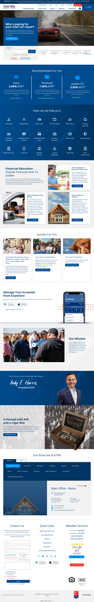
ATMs (21, 460)
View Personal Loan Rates (46, 98)
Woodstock (66, 471)
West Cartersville (51, 471)
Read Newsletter (72, 265)
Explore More (77, 186)
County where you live (10, 555)
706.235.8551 (81, 530)
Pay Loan (14, 58)
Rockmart (37, 471)
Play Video (34, 345)
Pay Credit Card (25, 58)
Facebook (39, 556)
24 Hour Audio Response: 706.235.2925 (64, 510)
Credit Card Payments (77, 536)
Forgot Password (24, 54)
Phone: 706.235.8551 (59, 505)
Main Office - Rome (12, 466)
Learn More (10, 278)
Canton (63, 466)
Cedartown (75, 466)
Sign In (32, 51)
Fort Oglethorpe (22, 471)
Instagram (51, 556)
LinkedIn (47, 556)
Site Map (21, 595)
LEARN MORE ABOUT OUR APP (13, 309)
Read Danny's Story (43, 270)
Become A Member (12, 38)
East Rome (27, 466)
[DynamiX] (86, 594)
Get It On (11, 304)
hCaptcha (23, 583)
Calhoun (52, 466)
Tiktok (55, 556)
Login (89, 7)
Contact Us (5, 595)
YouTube (43, 556)
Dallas (9, 471)
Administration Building (15, 477)
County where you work (23, 555)
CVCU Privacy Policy (13, 595)
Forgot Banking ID (16, 54)
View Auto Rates (15, 98)
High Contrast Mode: (45, 601)
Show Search (80, 8)
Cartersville (40, 466)
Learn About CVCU (10, 434)
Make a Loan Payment (77, 538)
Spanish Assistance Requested (11, 577)
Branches (10, 460)
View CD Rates (76, 97)
